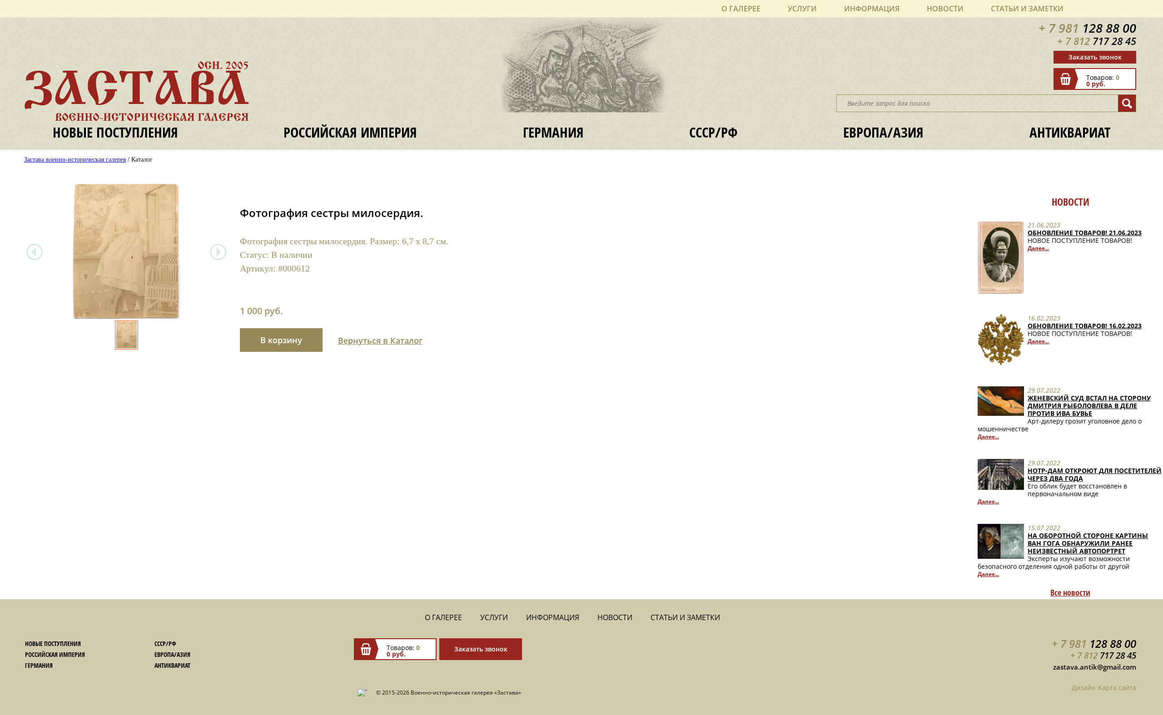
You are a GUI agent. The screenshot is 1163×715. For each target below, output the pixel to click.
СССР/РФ (713, 132)
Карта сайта (1117, 687)
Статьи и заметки (1027, 9)
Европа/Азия (883, 132)
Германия (553, 132)
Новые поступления (115, 132)
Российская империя (350, 132)
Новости (945, 9)
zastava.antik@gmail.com (1094, 666)
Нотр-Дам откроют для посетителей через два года (1095, 474)
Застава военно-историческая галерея (75, 159)
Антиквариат (1069, 132)
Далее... (1038, 248)
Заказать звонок (1095, 57)
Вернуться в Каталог (380, 340)
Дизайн (1083, 687)
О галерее (740, 9)
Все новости (1070, 592)
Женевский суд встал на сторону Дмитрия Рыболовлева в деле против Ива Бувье (1089, 406)
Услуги (802, 9)
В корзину (281, 340)
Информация (872, 9)
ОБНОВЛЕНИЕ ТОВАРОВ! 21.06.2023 (1085, 232)
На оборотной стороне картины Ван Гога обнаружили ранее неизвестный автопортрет (1088, 543)
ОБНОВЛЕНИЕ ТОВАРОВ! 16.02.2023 (1085, 325)
